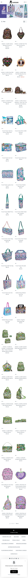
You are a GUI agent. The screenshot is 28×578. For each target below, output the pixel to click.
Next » (17, 523)
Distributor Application (14, 546)
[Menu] (1, 2)
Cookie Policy (14, 553)
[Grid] (24, 21)
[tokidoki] (14, 2)
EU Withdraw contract (7, 550)
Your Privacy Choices (21, 550)
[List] (26, 21)
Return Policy (6, 540)
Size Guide (16, 536)
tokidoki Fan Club (6, 536)
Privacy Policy (16, 540)
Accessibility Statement (8, 543)
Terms (23, 540)
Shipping (23, 536)
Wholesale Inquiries (21, 543)
